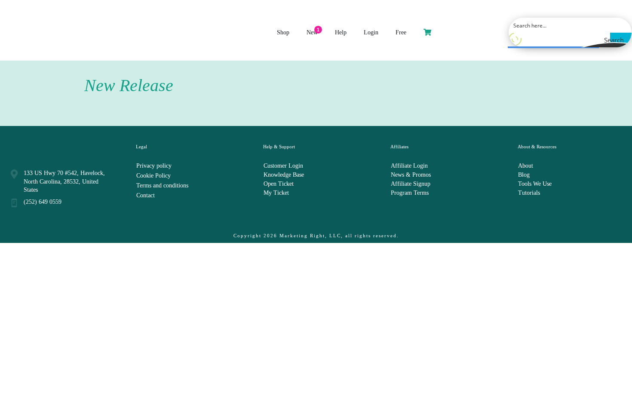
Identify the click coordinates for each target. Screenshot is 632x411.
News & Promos (411, 175)
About (525, 166)
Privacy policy (154, 166)
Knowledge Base (284, 175)
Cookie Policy (153, 175)
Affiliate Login (409, 166)
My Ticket (276, 193)
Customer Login (283, 166)
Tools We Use (535, 184)
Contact (145, 195)
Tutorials (529, 193)
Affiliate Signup (410, 184)
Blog (524, 175)
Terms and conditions (162, 185)
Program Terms (410, 193)
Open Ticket (279, 184)
